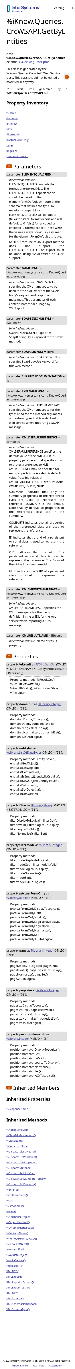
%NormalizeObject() (18, 1217)
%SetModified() (15, 1249)
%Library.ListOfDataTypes (24, 752)
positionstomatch (17, 156)
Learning (58, 8)
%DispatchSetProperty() (21, 1184)
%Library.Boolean (18, 898)
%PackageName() (17, 1233)
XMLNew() (12, 1293)
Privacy (15, 1365)
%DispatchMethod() (18, 1168)
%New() (11, 1211)
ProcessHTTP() (15, 1265)
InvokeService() (16, 1260)
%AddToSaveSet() (17, 1129)
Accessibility (55, 1365)
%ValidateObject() (17, 1255)
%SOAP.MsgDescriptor (33, 62)
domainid (12, 118)
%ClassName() (15, 1140)
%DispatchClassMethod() (22, 1151)
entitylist (11, 123)
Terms (25, 1365)
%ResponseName (17, 1109)
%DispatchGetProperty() (21, 1162)
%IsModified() (15, 1206)
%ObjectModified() (18, 1222)
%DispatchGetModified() (21, 1157)
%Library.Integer (49, 704)
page (9, 145)
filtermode (12, 134)
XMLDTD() (12, 1271)
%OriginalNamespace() (20, 1227)
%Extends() (13, 1189)
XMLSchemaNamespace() (22, 1304)
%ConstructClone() (17, 1146)
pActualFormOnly (17, 140)
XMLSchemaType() (18, 1309)
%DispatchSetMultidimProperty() (27, 1178)
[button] (9, 166)
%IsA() (10, 1200)
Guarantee (38, 1365)
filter (9, 129)
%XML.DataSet (46, 664)
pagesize (11, 150)
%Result (11, 112)
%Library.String (41, 805)
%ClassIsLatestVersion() (21, 1135)
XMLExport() (14, 1276)
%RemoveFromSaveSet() (21, 1238)
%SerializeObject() (17, 1244)
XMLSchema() (15, 1298)
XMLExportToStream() (20, 1282)
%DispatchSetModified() (21, 1173)
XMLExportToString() (19, 1287)
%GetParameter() (17, 1195)
